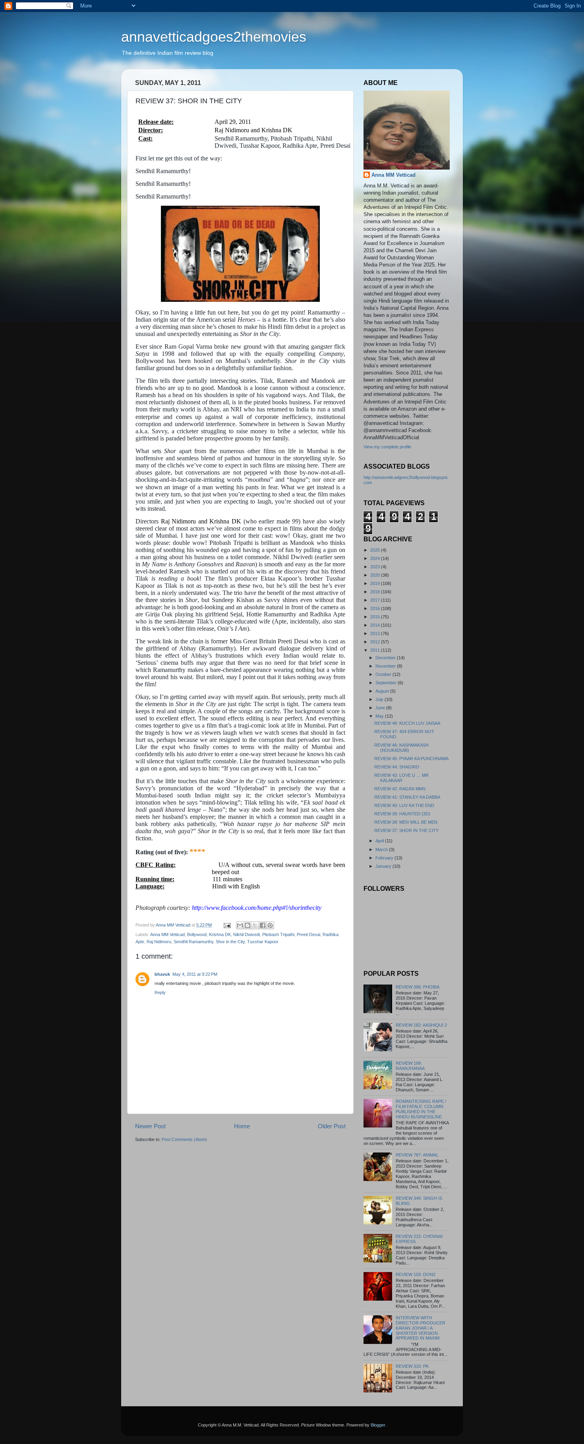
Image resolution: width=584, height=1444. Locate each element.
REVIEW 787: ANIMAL (417, 1154)
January (384, 866)
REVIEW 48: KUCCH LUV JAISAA (407, 723)
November (386, 666)
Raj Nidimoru (159, 941)
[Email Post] (227, 925)
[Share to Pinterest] (270, 925)
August (382, 691)
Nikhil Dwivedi (246, 934)
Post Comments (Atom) (184, 1139)
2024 (375, 558)
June (380, 707)
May (380, 716)
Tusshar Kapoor (262, 941)
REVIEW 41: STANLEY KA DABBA (407, 797)
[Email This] (240, 925)
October (384, 674)
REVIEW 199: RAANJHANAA (410, 1066)
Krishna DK (220, 934)
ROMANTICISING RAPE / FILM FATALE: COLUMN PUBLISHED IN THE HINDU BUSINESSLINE (421, 1109)
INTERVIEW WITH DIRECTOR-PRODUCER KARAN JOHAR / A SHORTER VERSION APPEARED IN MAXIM (420, 1328)
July (380, 699)
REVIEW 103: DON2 (415, 1274)
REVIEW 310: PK (412, 1366)
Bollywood (197, 934)
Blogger (378, 1425)
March (382, 849)
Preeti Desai (308, 934)
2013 (375, 633)
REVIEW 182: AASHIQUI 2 (421, 1025)
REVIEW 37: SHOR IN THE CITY (406, 830)
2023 (375, 566)
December (386, 657)
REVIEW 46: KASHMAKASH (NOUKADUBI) (401, 748)
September (386, 682)
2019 (375, 583)
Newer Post (150, 1126)
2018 (375, 591)
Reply (160, 992)
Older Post (332, 1126)
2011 (375, 650)
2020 (375, 575)
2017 (375, 600)
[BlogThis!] (247, 925)
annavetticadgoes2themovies (213, 37)
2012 (375, 641)
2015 (375, 616)
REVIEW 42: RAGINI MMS (399, 788)
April (380, 840)
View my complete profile (387, 446)
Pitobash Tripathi (278, 934)
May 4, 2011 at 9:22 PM (194, 974)
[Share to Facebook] (263, 925)
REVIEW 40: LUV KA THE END (404, 805)
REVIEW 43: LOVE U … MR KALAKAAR (401, 778)
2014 (375, 625)
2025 (375, 550)
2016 (375, 608)
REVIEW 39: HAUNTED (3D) (402, 813)
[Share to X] (255, 925)
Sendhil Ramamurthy (193, 941)
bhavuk (162, 974)
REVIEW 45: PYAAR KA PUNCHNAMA (411, 758)
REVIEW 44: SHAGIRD (396, 766)
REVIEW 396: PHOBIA (417, 987)
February (384, 857)
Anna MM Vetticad (167, 934)
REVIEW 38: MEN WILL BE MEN (405, 822)
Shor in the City (230, 941)
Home (242, 1126)
